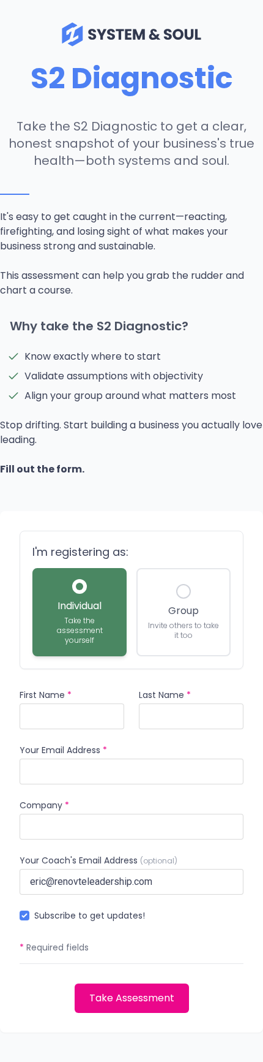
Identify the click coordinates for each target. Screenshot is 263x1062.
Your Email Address (63, 750)
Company (44, 805)
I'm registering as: (80, 551)
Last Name (165, 695)
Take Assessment (131, 998)
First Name (46, 695)
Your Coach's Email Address (98, 860)
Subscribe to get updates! (89, 915)
